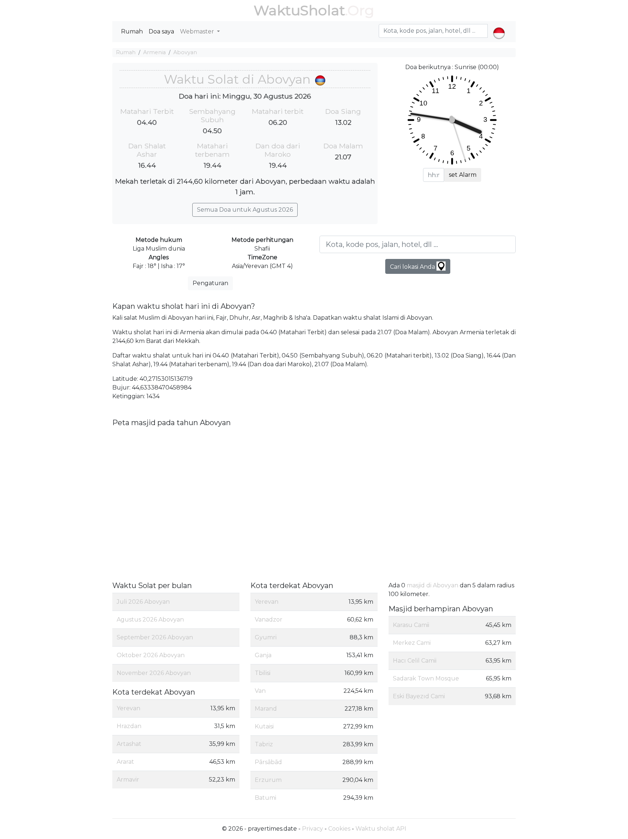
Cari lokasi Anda (413, 266)
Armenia (154, 52)
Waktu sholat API (380, 828)
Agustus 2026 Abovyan (150, 619)
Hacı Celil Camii (414, 660)
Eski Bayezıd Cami (419, 696)
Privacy (312, 828)
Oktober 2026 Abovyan (151, 655)
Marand (266, 708)
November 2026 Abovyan (154, 673)
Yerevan (128, 708)
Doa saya (161, 31)
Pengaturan (210, 283)
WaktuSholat (299, 10)
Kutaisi (264, 726)
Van (260, 690)
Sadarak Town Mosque (426, 678)
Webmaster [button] (198, 31)
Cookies (339, 828)
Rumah (132, 31)
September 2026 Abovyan (155, 637)
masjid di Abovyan (432, 585)
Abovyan (185, 52)
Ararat (125, 761)
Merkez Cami (412, 642)
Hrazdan (129, 726)
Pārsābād (268, 762)
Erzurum (268, 779)
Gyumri (266, 637)
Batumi (265, 797)
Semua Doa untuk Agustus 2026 (245, 209)
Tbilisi (262, 673)
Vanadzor (268, 619)
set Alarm (462, 174)
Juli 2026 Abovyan (143, 601)
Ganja (263, 655)
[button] (499, 27)
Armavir (128, 779)
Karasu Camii (411, 625)
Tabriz (264, 744)
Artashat (129, 743)
